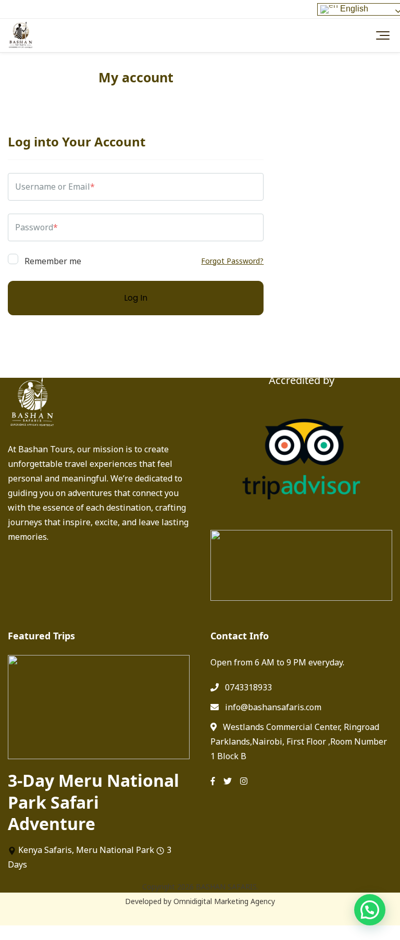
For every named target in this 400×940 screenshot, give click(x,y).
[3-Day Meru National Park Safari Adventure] (99, 707)
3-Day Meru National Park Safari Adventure (93, 802)
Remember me (51, 260)
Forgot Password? (232, 261)
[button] (369, 909)
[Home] (20, 35)
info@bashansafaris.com (273, 707)
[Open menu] (380, 35)
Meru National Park (115, 850)
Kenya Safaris (45, 850)
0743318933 (248, 687)
